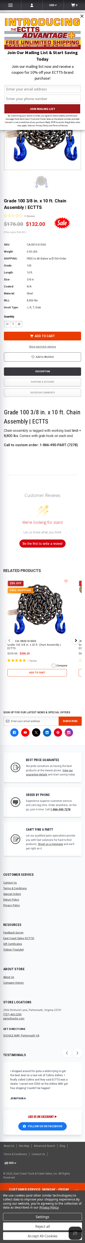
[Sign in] (31, 5)
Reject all (42, 1226)
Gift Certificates (12, 944)
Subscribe (70, 721)
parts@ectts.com (13, 1018)
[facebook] (14, 732)
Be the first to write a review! (42, 543)
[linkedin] (47, 732)
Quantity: (9, 316)
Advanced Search (44, 1145)
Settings (42, 1216)
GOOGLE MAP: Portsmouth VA (21, 1035)
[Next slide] (77, 1053)
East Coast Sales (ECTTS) (18, 938)
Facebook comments (42, 392)
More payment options (42, 346)
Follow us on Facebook (45, 1126)
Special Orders (12, 894)
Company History (13, 982)
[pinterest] (58, 732)
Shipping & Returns (42, 382)
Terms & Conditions (15, 888)
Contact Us (10, 882)
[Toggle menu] (10, 5)
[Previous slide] (67, 1053)
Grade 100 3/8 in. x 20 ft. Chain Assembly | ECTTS (34, 646)
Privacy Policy (11, 905)
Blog (62, 1145)
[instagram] (69, 732)
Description (42, 371)
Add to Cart (37, 672)
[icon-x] (36, 732)
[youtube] (25, 732)
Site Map (24, 1145)
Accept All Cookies (43, 1236)
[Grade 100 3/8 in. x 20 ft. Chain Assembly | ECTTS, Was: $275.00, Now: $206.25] (37, 608)
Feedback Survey (13, 932)
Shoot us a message (50, 844)
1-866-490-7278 (60, 809)
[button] (41, 182)
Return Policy (11, 899)
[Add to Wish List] (66, 581)
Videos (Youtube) (13, 949)
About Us (8, 977)
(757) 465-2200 (12, 1014)
